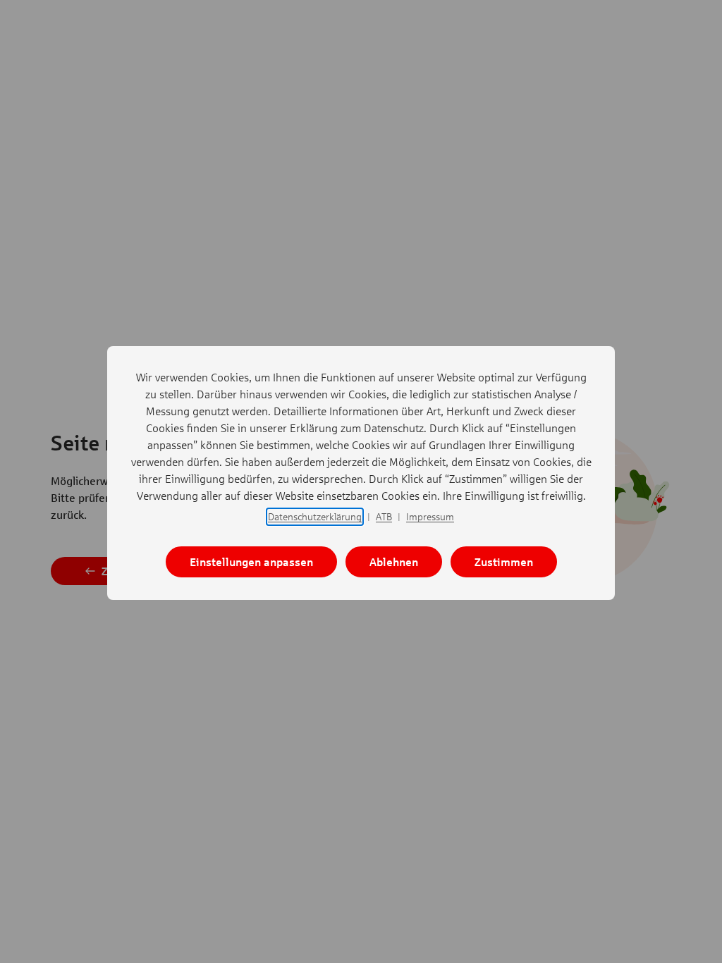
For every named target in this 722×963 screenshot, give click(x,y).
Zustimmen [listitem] (504, 561)
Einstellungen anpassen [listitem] (251, 561)
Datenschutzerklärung (315, 516)
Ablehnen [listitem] (393, 561)
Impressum (430, 516)
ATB (384, 516)
